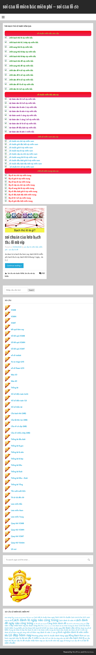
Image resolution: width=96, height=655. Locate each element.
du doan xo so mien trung (62, 625)
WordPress (76, 652)
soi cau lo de (18, 637)
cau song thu (9, 617)
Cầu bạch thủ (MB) (18, 413)
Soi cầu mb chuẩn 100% (16, 273)
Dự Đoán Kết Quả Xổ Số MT (35, 628)
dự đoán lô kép (18, 630)
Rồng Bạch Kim (76, 635)
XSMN (13, 316)
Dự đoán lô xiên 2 (31, 630)
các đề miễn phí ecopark (40, 623)
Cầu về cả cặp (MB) (19, 426)
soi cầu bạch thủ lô (75, 637)
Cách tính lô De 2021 (78, 617)
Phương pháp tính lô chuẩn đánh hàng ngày (50, 635)
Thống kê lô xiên (17, 452)
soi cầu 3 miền (32, 637)
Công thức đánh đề (56, 623)
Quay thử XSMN (17, 530)
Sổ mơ (13, 549)
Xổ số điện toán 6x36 (19, 394)
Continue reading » (14, 265)
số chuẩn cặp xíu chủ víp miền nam (23, 154)
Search (31, 290)
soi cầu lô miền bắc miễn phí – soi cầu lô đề (41, 6)
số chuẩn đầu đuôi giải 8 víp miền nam (24, 160)
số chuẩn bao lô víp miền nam (21, 150)
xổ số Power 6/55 (17, 368)
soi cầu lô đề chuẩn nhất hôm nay (28, 640)
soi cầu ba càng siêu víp (56, 638)
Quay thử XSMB (17, 523)
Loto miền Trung (17, 517)
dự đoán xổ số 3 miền (77, 630)
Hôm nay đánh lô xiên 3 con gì (45, 632)
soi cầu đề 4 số (77, 640)
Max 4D (14, 381)
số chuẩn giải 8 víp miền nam (21, 147)
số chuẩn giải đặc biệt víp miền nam (23, 144)
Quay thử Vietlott (17, 542)
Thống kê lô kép (17, 458)
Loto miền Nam (17, 510)
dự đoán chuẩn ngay (54, 628)
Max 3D (14, 374)
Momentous (88, 652)
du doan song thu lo (34, 625)
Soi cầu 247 (43, 638)
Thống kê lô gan (17, 446)
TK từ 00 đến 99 (17, 497)
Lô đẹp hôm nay (20, 635)
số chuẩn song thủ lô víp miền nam (23, 157)
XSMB (13, 310)
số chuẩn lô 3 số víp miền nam (21, 167)
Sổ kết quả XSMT (18, 349)
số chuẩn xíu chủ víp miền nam (21, 141)
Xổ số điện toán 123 (19, 400)
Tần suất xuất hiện (18, 491)
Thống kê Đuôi (16, 471)
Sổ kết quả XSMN (18, 342)
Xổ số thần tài (16, 407)
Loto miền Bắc (16, 504)
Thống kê (14, 387)
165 (43, 273)
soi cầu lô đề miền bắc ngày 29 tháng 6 (57, 640)
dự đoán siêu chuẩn (61, 630)
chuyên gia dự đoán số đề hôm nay (23, 617)
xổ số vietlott (16, 355)
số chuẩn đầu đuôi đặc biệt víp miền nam (25, 163)
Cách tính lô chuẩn (62, 617)
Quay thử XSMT (17, 536)
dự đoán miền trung (46, 630)
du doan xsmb (77, 625)
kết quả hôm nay (17, 329)
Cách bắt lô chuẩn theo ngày (44, 617)
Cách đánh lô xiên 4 (67, 620)
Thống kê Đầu (16, 465)
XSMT (13, 323)
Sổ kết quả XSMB (18, 336)
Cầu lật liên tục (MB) (19, 420)
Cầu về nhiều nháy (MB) (20, 433)
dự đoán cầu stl (70, 627)
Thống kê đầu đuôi (18, 439)
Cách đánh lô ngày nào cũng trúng (35, 620)
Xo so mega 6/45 (17, 361)
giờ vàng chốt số (26, 632)
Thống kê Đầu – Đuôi (19, 478)
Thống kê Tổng (17, 484)
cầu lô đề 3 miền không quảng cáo (76, 623)
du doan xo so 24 (48, 626)
